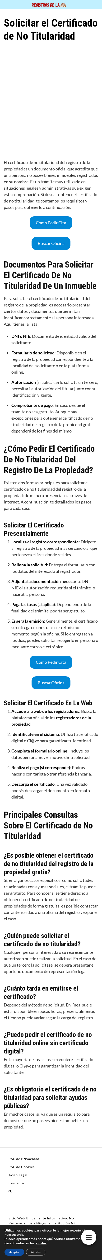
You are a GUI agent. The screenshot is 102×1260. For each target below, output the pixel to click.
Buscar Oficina (51, 243)
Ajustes (36, 1252)
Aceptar (14, 1252)
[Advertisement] (51, 100)
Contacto (16, 1183)
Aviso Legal (18, 1175)
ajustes (41, 1243)
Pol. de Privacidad (24, 1159)
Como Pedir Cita (51, 222)
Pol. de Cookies (22, 1167)
